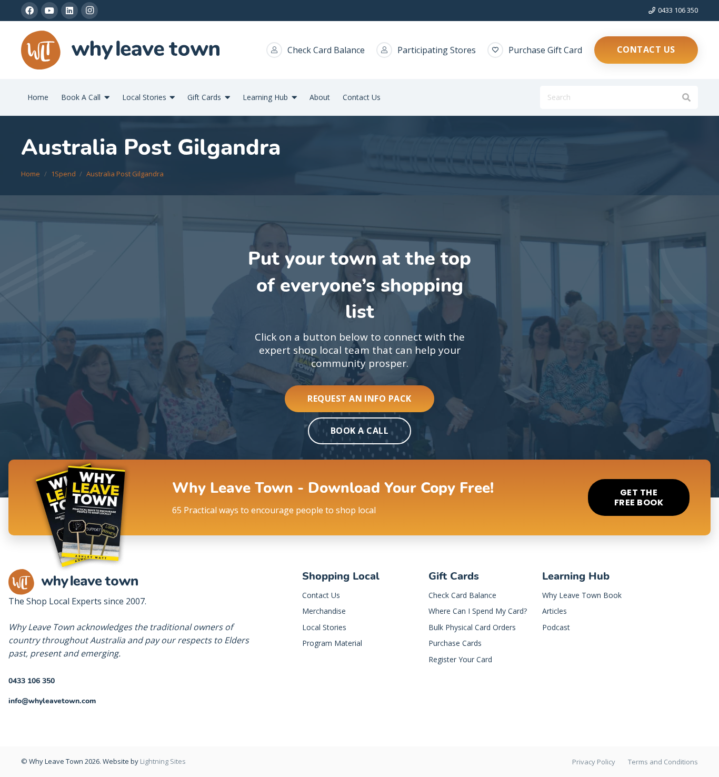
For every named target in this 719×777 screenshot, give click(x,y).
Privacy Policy (593, 761)
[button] (105, 98)
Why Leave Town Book (582, 595)
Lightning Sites (163, 761)
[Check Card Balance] (276, 50)
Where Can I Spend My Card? (477, 611)
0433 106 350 (31, 681)
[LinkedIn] (69, 10)
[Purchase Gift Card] (497, 50)
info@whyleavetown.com (52, 701)
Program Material (332, 643)
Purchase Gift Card (545, 50)
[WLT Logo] (120, 50)
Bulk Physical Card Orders (472, 627)
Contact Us (321, 595)
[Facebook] (29, 10)
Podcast (556, 627)
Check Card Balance (326, 50)
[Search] (686, 97)
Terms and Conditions (663, 761)
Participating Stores (436, 50)
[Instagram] (89, 10)
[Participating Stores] (386, 50)
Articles (554, 611)
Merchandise (324, 611)
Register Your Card (460, 659)
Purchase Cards (455, 643)
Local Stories (324, 627)
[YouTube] (49, 10)
